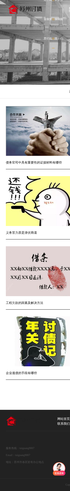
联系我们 (63, 423)
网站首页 (63, 418)
